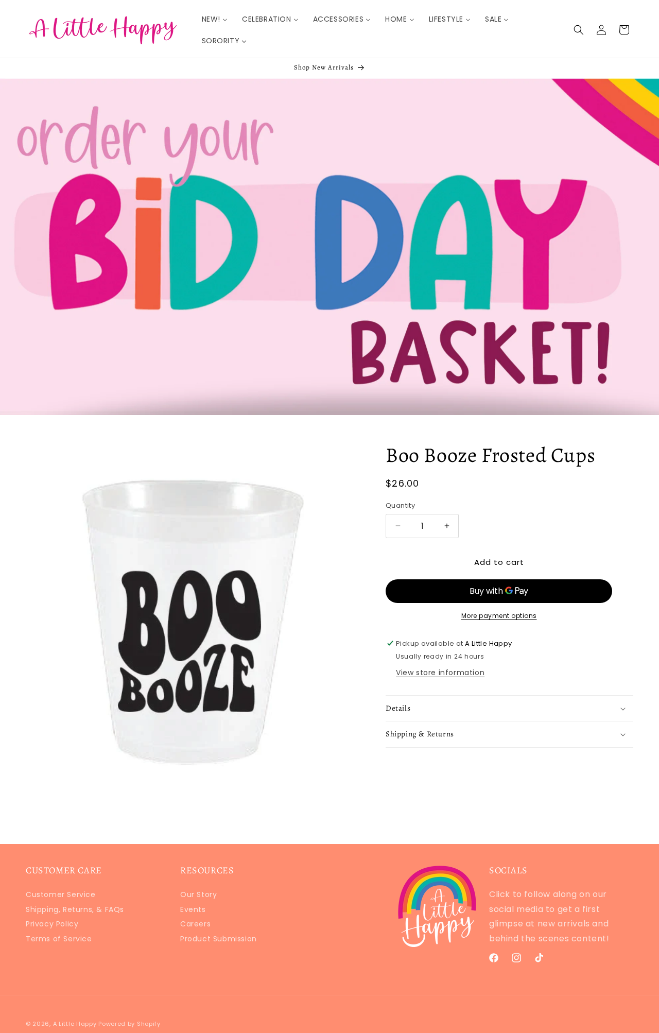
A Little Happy (75, 1024)
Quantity (400, 505)
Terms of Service (59, 938)
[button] (578, 30)
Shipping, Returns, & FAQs (75, 909)
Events (193, 909)
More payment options (499, 615)
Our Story (198, 895)
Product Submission (218, 938)
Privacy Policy (52, 923)
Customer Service (61, 895)
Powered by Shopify (129, 1024)
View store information (440, 672)
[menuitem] (215, 19)
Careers (195, 923)
